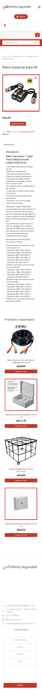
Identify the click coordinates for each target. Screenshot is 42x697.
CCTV (9, 56)
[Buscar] (37, 35)
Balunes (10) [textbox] (20, 43)
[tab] (21, 144)
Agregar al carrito (18, 124)
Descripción (9, 145)
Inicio (4, 56)
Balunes (30, 56)
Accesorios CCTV (19, 56)
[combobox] (21, 42)
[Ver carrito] (21, 25)
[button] (21, 16)
